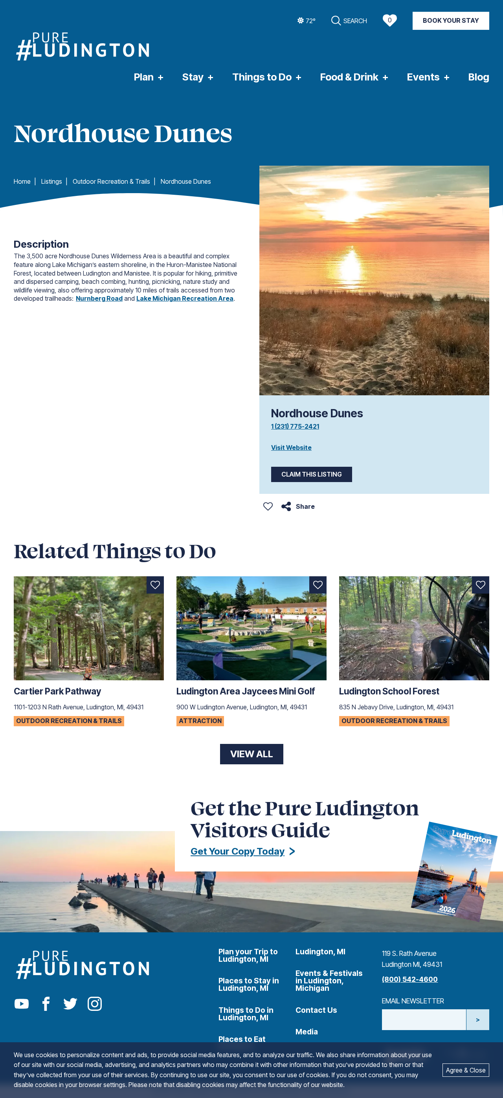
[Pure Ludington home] (82, 47)
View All (251, 754)
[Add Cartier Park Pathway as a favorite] (155, 585)
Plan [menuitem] (144, 77)
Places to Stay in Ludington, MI (248, 984)
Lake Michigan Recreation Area (184, 298)
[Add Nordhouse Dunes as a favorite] (268, 506)
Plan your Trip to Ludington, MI (248, 955)
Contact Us (316, 1010)
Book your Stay (451, 20)
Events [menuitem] (423, 77)
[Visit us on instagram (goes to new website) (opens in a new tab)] (95, 1004)
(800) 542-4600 (410, 979)
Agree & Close (466, 1070)
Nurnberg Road (99, 298)
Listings (51, 181)
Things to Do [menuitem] (262, 77)
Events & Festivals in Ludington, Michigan (329, 980)
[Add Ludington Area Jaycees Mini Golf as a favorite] (318, 585)
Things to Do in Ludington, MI (246, 1013)
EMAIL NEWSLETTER (413, 1001)
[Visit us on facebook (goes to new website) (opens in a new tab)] (46, 1004)
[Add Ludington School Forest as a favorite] (480, 585)
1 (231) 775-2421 (295, 426)
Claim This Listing (311, 474)
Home (22, 181)
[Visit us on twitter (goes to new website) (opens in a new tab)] (70, 1004)
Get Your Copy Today (238, 851)
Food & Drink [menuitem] (349, 77)
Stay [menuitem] (193, 77)
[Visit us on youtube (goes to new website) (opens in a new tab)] (21, 1004)
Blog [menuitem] (478, 77)
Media (307, 1031)
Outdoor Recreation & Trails (111, 181)
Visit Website (291, 447)
